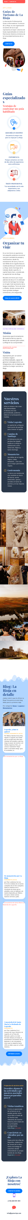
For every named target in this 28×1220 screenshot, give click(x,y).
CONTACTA (12, 1)
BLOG (6, 1)
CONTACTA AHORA (14, 1191)
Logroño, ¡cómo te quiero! (11, 730)
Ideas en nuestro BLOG (12, 298)
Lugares (21, 706)
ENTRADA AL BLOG (14, 1054)
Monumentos (7, 708)
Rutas (15, 706)
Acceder (18, 1128)
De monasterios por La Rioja (13, 877)
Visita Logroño (15, 422)
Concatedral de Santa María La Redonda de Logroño (12, 1024)
